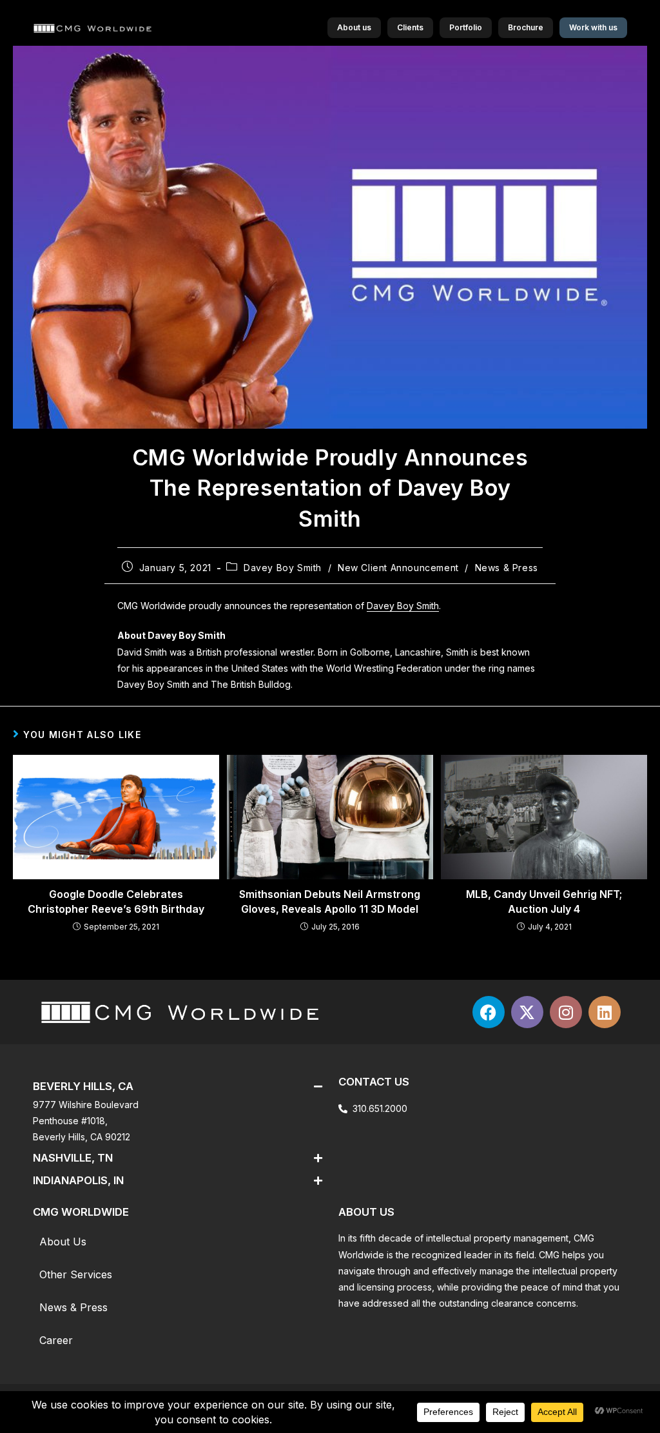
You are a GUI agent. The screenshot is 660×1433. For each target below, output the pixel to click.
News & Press (506, 567)
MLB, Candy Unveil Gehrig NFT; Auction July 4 (544, 901)
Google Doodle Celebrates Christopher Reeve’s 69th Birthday (116, 901)
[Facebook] (488, 1012)
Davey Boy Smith (283, 567)
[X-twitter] (527, 1012)
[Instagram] (566, 1012)
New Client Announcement (398, 567)
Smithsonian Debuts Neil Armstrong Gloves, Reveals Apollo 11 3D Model (329, 901)
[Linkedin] (604, 1012)
